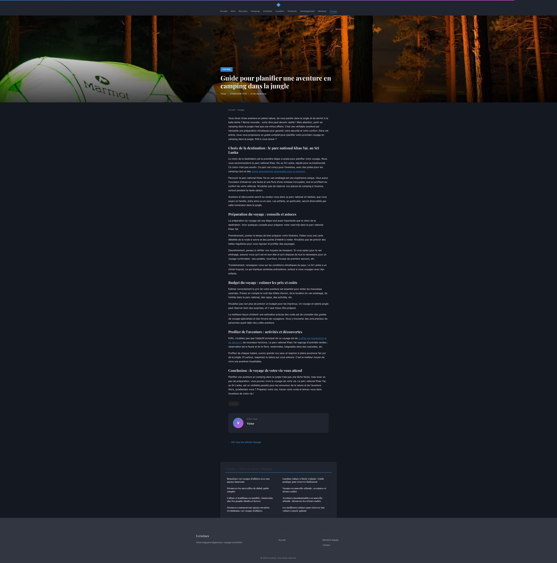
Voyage (333, 11)
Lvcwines (202, 536)
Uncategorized (307, 11)
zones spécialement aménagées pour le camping (278, 171)
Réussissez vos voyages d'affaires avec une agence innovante (248, 480)
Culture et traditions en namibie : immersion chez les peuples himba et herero (250, 499)
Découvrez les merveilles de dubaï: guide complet (248, 490)
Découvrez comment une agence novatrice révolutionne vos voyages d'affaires (248, 509)
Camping (255, 11)
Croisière (267, 11)
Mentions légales (331, 540)
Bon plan (243, 11)
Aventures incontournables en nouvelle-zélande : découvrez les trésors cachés (303, 499)
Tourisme (292, 11)
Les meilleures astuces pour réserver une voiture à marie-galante (304, 509)
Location (279, 11)
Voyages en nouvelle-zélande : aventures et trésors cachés (304, 490)
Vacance (322, 11)
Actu (233, 11)
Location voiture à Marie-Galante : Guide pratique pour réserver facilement (303, 480)
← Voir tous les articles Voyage (244, 442)
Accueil (223, 11)
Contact (326, 545)
